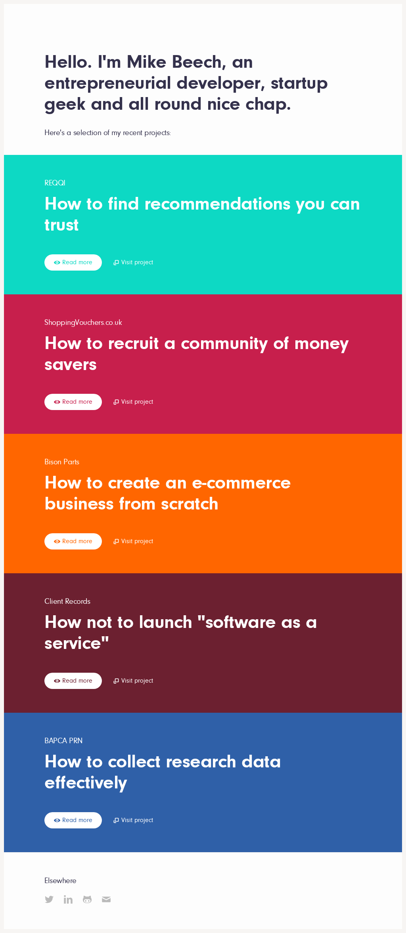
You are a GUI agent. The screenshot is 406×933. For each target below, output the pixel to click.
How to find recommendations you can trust (202, 214)
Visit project (136, 262)
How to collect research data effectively (162, 772)
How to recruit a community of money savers (196, 353)
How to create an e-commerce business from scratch (167, 493)
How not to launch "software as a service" (180, 632)
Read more (76, 262)
